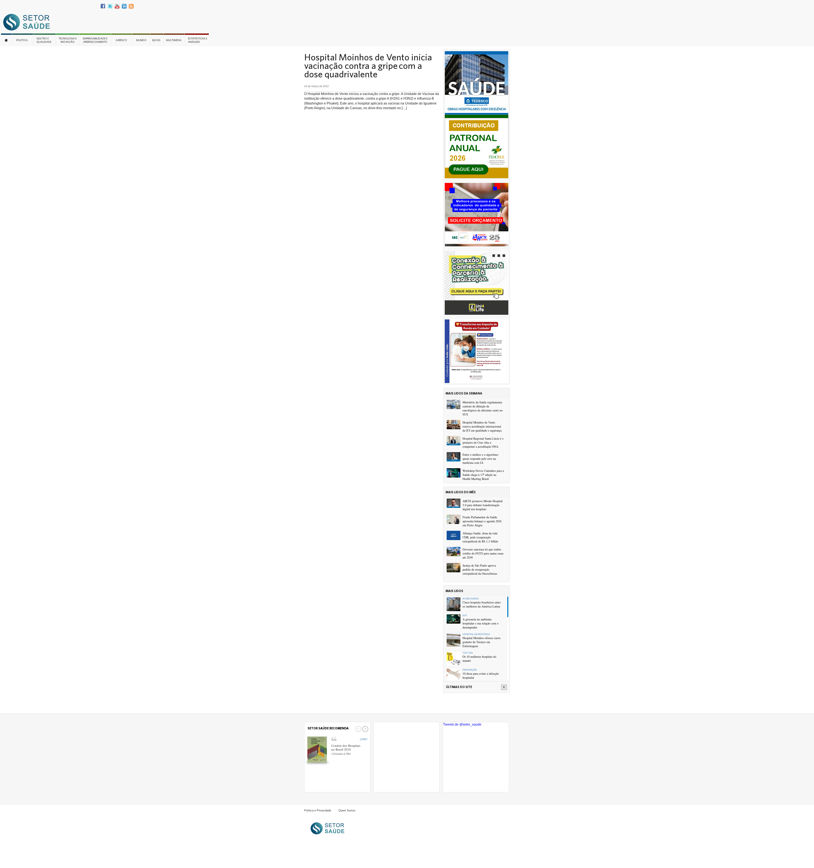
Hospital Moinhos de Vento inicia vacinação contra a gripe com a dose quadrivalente (368, 65)
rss (131, 6)
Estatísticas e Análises (197, 40)
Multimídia (173, 40)
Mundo (141, 40)
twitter (110, 6)
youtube (117, 6)
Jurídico (121, 40)
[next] (364, 729)
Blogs (156, 40)
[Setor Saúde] (28, 22)
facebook (103, 6)
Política (22, 40)
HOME (6, 39)
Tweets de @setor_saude (462, 724)
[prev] (357, 729)
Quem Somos (347, 810)
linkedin (124, 6)
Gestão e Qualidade (43, 40)
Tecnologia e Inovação (68, 40)
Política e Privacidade (317, 810)
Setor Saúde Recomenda (328, 728)
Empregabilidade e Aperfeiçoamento (95, 40)
